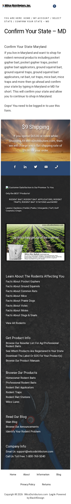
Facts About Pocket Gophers (23, 281)
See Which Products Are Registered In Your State (35, 351)
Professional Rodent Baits (21, 382)
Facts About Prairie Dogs (20, 300)
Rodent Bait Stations (18, 397)
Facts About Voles (17, 305)
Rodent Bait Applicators (20, 387)
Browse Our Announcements (22, 426)
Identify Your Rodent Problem (23, 431)
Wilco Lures (12, 401)
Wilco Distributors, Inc (16, 5)
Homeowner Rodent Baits (21, 377)
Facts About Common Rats (21, 291)
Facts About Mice (16, 296)
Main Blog (11, 422)
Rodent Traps (14, 392)
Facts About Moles (17, 310)
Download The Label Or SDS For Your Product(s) (34, 355)
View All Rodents (16, 323)
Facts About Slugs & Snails (21, 315)
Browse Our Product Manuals (23, 360)
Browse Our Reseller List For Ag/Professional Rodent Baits (32, 345)
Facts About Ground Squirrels (23, 286)
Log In (52, 494)
